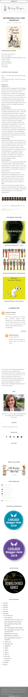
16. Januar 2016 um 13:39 (14, 336)
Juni (6, 650)
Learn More (12, 696)
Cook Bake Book (7, 500)
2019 (4, 605)
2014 (4, 662)
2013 (4, 664)
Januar (6, 660)
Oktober (7, 641)
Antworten (23, 331)
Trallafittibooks (7, 485)
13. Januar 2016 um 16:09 (10, 314)
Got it (18, 696)
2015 (4, 613)
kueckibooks (6, 496)
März (6, 656)
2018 (4, 607)
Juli (5, 648)
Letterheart (6, 487)
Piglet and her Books (8, 498)
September (8, 644)
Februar (7, 658)
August (6, 646)
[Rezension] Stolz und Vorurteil (13, 622)
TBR (11, 210)
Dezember (7, 615)
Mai (5, 652)
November (7, 617)
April (6, 654)
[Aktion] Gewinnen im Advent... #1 (14, 619)
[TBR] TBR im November (11, 633)
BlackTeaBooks (7, 493)
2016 (4, 611)
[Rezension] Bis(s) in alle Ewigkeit (14, 627)
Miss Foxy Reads (7, 491)
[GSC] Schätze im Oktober (12, 635)
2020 (4, 603)
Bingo (8, 209)
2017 (4, 609)
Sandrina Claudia (10, 312)
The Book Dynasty (8, 489)
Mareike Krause (13, 335)
